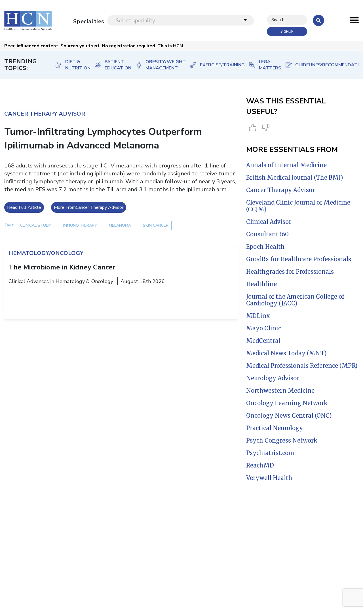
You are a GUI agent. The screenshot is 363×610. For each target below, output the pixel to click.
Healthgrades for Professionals (290, 271)
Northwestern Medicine (280, 390)
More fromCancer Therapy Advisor (88, 207)
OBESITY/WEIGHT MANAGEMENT (161, 65)
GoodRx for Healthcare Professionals (298, 259)
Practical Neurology (274, 428)
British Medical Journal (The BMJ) (294, 177)
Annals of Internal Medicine (286, 165)
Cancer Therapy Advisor (280, 190)
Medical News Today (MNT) (286, 353)
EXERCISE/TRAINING (218, 65)
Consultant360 (267, 234)
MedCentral (263, 340)
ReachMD (260, 465)
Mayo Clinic (263, 328)
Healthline (261, 284)
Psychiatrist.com (270, 452)
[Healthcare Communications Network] (28, 20)
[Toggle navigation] (354, 21)
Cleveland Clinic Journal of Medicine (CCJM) (298, 206)
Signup (287, 31)
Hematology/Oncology (46, 253)
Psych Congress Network (282, 440)
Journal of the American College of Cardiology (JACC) (295, 300)
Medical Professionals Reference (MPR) (302, 365)
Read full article (24, 207)
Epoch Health (265, 246)
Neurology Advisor (272, 378)
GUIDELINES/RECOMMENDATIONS (328, 65)
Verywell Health (269, 477)
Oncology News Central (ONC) (289, 415)
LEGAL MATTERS (266, 65)
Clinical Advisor (268, 221)
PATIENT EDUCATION (114, 65)
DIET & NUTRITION (74, 65)
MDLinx (258, 315)
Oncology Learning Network (287, 403)
